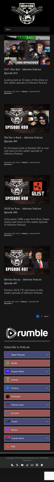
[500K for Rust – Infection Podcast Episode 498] (27, 189)
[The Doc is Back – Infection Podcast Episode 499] (27, 118)
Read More (7, 93)
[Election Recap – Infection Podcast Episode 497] (27, 260)
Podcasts (24, 91)
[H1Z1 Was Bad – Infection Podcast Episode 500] (27, 50)
